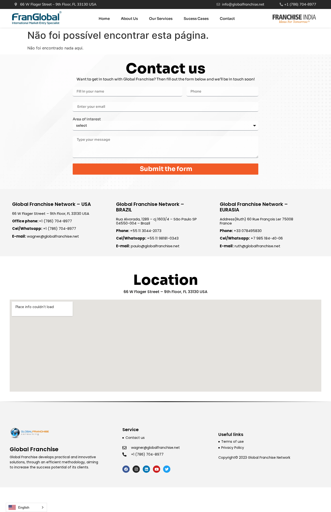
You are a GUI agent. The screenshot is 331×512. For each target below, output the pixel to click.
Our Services (161, 18)
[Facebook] (126, 469)
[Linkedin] (146, 469)
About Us (129, 18)
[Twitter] (166, 469)
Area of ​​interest (87, 119)
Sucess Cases (196, 18)
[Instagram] (136, 469)
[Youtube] (156, 469)
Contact (227, 18)
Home (104, 18)
